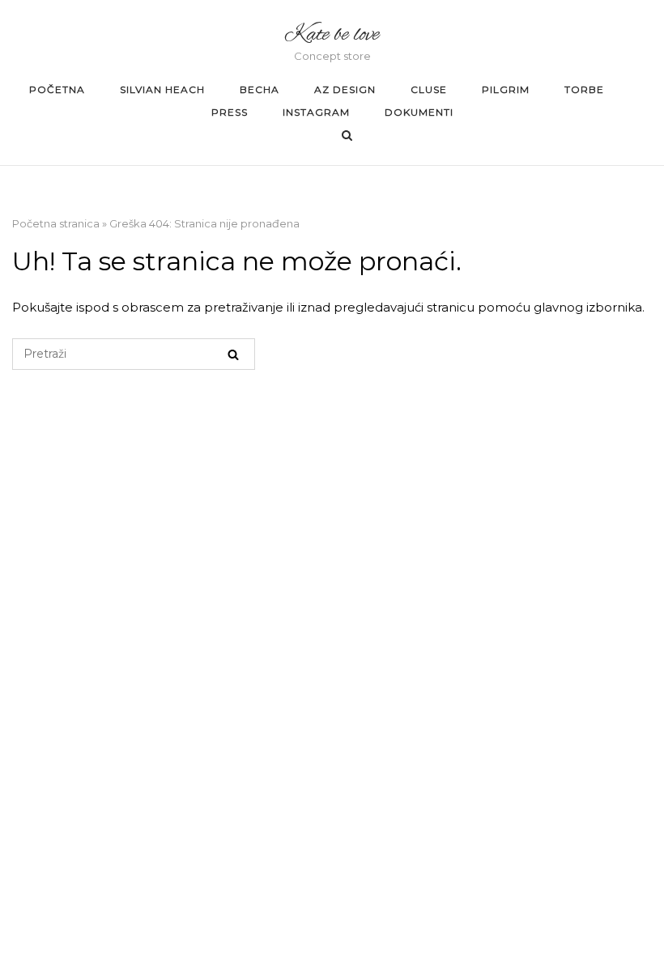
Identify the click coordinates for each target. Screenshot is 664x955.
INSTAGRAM (316, 112)
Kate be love (332, 34)
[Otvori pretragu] (347, 136)
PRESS (229, 112)
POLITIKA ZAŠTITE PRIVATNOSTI (335, 463)
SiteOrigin (505, 463)
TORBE (584, 89)
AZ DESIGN (345, 89)
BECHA (259, 89)
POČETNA (57, 89)
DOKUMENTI (419, 112)
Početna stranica (56, 223)
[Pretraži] (233, 354)
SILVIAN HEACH (162, 89)
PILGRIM (506, 89)
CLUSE (429, 89)
